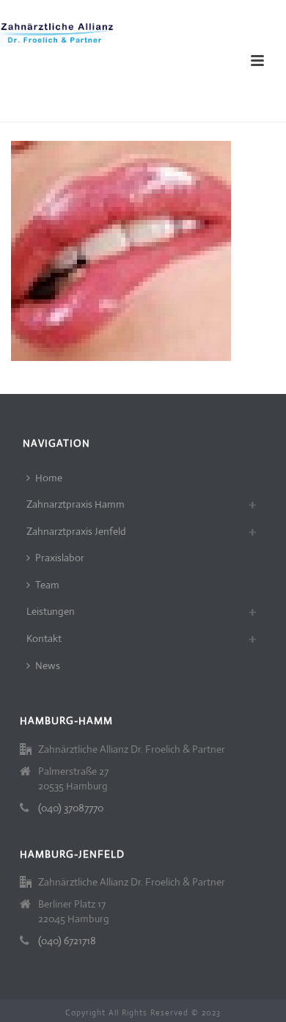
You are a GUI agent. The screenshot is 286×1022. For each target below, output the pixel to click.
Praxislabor (59, 557)
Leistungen (50, 611)
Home (48, 477)
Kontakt (44, 638)
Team (47, 584)
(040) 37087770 (70, 807)
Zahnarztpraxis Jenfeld (76, 531)
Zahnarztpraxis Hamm (75, 504)
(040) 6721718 (67, 940)
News (47, 665)
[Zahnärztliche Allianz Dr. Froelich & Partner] (58, 33)
